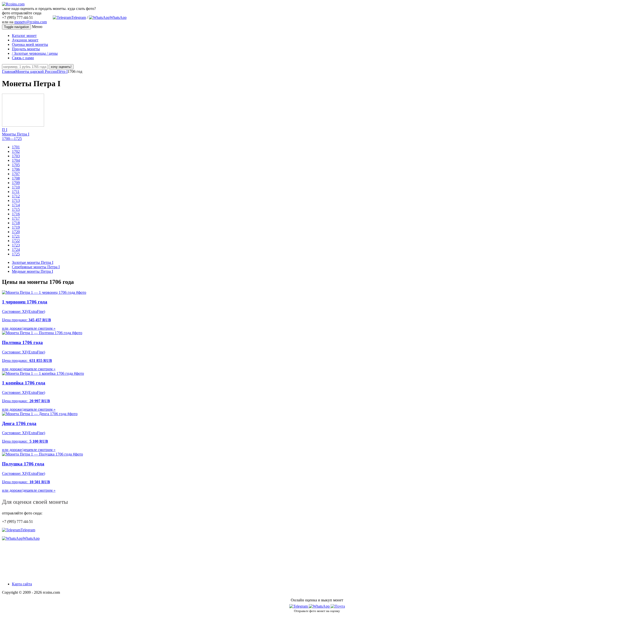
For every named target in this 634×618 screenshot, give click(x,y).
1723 (16, 245)
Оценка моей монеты (30, 44)
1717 (16, 218)
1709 (16, 183)
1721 (16, 236)
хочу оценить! (61, 67)
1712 (16, 196)
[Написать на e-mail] (338, 605)
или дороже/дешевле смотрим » (28, 328)
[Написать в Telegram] (299, 606)
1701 (16, 147)
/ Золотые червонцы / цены (35, 53)
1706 (16, 169)
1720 (16, 232)
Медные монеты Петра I (32, 271)
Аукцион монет (25, 40)
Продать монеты (26, 49)
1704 (16, 160)
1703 (16, 156)
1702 (16, 151)
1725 (16, 254)
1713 (16, 200)
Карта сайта (22, 584)
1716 (16, 214)
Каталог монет (24, 35)
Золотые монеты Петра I (32, 262)
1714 (16, 205)
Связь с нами (23, 58)
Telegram (78, 17)
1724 (16, 249)
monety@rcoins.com (30, 22)
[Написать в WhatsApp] (320, 606)
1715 (16, 209)
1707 (16, 174)
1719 (16, 227)
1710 (16, 187)
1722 (16, 241)
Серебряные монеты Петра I (36, 267)
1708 (16, 178)
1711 (16, 191)
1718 (16, 223)
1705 (16, 165)
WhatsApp (118, 17)
